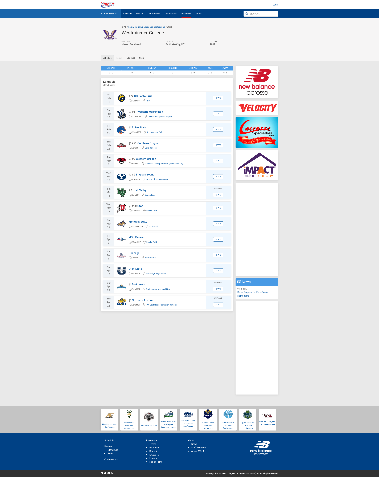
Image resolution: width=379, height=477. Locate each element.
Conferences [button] (154, 13)
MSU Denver (136, 237)
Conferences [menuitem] (111, 459)
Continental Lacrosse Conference (129, 426)
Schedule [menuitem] (127, 13)
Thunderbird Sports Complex (160, 116)
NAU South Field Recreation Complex (161, 305)
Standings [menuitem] (113, 450)
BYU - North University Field (157, 179)
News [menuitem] (194, 444)
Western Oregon (146, 158)
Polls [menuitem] (110, 453)
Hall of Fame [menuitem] (156, 461)
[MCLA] (108, 4)
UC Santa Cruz (143, 96)
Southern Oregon (148, 143)
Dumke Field (150, 195)
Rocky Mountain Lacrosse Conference (146, 27)
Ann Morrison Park (154, 132)
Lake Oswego (151, 148)
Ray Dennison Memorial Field (158, 289)
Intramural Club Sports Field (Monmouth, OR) (164, 163)
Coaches (131, 58)
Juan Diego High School (156, 273)
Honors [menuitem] (153, 458)
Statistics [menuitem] (154, 451)
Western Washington (150, 111)
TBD (148, 101)
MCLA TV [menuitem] (154, 454)
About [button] (199, 13)
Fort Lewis (138, 284)
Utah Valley (139, 190)
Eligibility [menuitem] (154, 447)
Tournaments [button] (170, 13)
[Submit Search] (246, 14)
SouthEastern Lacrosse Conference (208, 426)
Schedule (107, 58)
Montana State (138, 221)
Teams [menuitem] (152, 444)
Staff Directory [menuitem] (199, 447)
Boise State (139, 127)
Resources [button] (186, 13)
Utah (140, 205)
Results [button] (139, 13)
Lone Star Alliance (149, 425)
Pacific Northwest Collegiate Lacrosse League (168, 424)
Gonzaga (134, 253)
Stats (141, 58)
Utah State (135, 268)
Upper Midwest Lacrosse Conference (247, 425)
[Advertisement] (257, 229)
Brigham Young (145, 174)
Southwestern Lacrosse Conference (228, 425)
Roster (119, 58)
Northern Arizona (142, 300)
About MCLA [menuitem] (197, 451)
